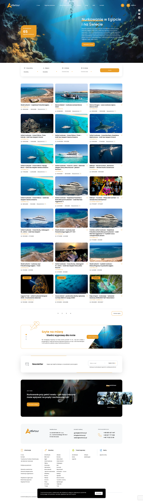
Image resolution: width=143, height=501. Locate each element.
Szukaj (109, 70)
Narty (105, 450)
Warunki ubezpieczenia (27, 471)
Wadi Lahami (60, 461)
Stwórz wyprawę (92, 337)
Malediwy (46, 473)
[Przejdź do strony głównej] (13, 5)
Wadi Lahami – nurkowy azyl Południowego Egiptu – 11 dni (30, 265)
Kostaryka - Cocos (61, 471)
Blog (86, 5)
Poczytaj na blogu (33, 404)
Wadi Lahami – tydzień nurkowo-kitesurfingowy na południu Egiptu (101, 265)
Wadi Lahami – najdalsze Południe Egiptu (35, 105)
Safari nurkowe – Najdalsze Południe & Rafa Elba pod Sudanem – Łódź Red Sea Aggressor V (68, 199)
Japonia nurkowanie (49, 471)
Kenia (73, 457)
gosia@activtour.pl (80, 433)
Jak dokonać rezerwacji (27, 461)
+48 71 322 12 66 (108, 437)
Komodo (59, 467)
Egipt (45, 459)
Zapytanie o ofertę (88, 44)
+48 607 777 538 (109, 435)
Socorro (46, 480)
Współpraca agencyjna (27, 477)
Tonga (46, 486)
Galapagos (59, 463)
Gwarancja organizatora (27, 473)
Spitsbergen (60, 482)
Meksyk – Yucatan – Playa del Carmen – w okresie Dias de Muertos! (104, 199)
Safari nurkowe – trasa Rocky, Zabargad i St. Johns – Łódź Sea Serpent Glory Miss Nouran (69, 266)
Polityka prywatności (26, 465)
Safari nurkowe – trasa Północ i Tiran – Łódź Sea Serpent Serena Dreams (68, 136)
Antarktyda (47, 455)
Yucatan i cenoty (61, 480)
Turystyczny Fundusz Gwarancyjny (30, 459)
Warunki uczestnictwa (26, 469)
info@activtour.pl (79, 435)
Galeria (79, 5)
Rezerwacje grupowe (26, 480)
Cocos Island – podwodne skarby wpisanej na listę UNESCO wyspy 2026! (70, 297)
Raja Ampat (60, 469)
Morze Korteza (60, 477)
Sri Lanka (46, 484)
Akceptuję (98, 493)
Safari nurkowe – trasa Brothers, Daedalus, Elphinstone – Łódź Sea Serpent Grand (104, 136)
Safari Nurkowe (48, 461)
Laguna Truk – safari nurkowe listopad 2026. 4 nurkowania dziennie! (34, 297)
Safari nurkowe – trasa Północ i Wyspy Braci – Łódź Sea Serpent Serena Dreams (34, 166)
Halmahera (47, 467)
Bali (57, 465)
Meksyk (46, 477)
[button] (26, 334)
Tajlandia (59, 484)
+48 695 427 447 (109, 433)
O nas (38, 5)
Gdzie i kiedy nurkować (66, 5)
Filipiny (46, 463)
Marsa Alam (60, 459)
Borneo (46, 475)
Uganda (74, 459)
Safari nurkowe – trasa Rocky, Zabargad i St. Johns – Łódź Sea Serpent (35, 231)
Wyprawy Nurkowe (50, 5)
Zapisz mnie (111, 363)
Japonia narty (103, 455)
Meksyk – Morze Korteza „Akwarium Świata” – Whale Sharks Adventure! (102, 166)
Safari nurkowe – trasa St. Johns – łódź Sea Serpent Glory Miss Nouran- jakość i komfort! (70, 167)
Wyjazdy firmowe (25, 482)
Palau (45, 482)
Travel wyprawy (80, 450)
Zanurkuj (50, 450)
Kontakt (102, 5)
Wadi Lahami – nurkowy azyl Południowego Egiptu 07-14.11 (65, 231)
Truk (58, 486)
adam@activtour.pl (80, 438)
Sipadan (59, 475)
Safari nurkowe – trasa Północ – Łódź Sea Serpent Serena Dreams (35, 199)
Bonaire (59, 457)
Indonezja (46, 465)
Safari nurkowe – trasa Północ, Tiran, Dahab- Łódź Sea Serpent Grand (33, 136)
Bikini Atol (46, 457)
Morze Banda (47, 469)
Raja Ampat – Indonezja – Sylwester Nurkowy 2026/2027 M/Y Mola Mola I (102, 297)
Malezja (59, 473)
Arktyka (58, 455)
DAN (94, 5)
